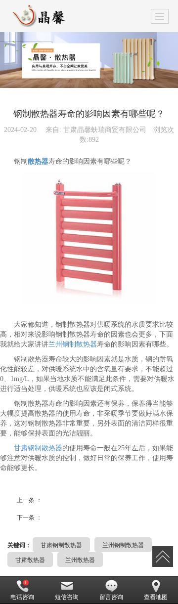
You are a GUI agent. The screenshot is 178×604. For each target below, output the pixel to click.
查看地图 (156, 597)
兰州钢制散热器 (72, 344)
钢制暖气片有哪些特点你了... (73, 497)
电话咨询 (22, 597)
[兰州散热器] (89, 60)
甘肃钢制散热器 (38, 448)
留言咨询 (111, 597)
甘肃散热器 (30, 559)
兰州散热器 (80, 559)
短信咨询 (67, 597)
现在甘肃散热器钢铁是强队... (73, 515)
